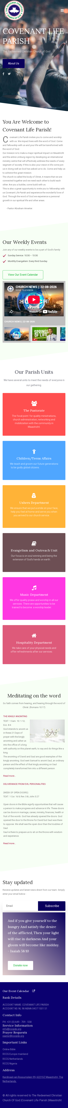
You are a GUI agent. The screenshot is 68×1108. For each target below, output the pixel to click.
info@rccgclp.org (12, 1029)
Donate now (20, 965)
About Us (13, 63)
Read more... (9, 776)
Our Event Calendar (16, 991)
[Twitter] (9, 74)
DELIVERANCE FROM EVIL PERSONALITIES (24, 784)
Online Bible (9, 1049)
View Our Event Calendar (23, 274)
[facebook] (3, 74)
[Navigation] (62, 10)
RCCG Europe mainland (15, 1054)
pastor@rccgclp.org (13, 1036)
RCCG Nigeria (10, 1063)
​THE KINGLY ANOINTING (15, 716)
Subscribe (51, 906)
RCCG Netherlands (13, 1058)
